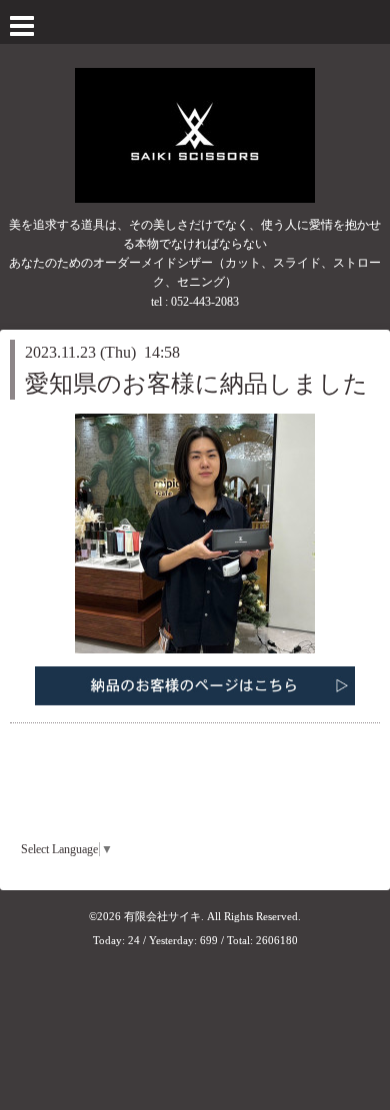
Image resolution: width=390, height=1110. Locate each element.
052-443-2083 (205, 302)
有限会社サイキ (162, 916)
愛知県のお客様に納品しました (196, 384)
